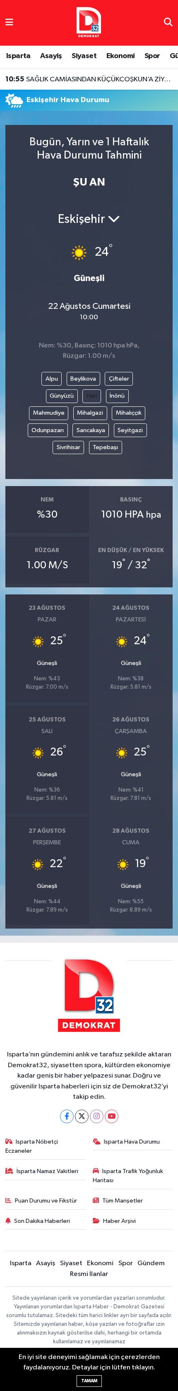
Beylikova (83, 379)
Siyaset (84, 56)
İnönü (117, 396)
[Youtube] (111, 1116)
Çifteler (119, 379)
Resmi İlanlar (89, 1274)
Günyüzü (62, 396)
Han (92, 396)
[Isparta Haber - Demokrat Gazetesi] (89, 22)
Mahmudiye (49, 413)
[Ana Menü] (9, 22)
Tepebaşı (105, 447)
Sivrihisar (68, 447)
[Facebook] (67, 1116)
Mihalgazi (90, 413)
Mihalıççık (129, 413)
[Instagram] (96, 1116)
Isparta (18, 56)
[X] (82, 1116)
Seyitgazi (130, 430)
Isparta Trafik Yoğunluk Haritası (128, 1175)
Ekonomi (120, 56)
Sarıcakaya (91, 430)
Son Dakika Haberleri (42, 1221)
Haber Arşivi (119, 1221)
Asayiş (51, 56)
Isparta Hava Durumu (132, 1142)
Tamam (89, 1381)
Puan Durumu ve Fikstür (46, 1201)
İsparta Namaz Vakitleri (47, 1171)
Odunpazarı (47, 430)
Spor (152, 56)
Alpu (52, 379)
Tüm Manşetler (122, 1201)
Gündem (151, 1263)
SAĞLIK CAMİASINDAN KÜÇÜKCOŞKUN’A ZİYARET (89, 79)
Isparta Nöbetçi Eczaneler (31, 1146)
